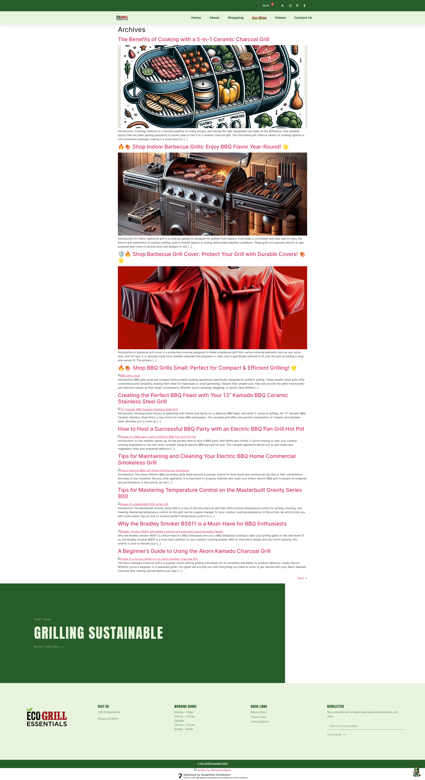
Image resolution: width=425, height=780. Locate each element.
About (214, 17)
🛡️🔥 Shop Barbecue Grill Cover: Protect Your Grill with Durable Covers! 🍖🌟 (212, 257)
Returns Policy (258, 712)
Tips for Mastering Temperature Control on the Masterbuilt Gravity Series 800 (210, 493)
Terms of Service (260, 721)
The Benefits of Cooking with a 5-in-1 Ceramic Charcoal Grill (193, 39)
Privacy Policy (258, 717)
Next (302, 578)
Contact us (303, 17)
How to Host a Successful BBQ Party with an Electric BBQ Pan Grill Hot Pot (211, 429)
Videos (280, 17)
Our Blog (259, 17)
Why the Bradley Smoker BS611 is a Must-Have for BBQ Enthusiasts (202, 523)
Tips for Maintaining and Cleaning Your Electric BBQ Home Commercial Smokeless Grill (207, 459)
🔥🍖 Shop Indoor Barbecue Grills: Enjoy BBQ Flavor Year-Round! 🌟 (203, 146)
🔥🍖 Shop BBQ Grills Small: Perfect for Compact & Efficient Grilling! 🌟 (207, 368)
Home (196, 17)
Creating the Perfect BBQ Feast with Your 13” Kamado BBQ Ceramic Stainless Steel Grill (203, 398)
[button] (282, 5)
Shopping (236, 17)
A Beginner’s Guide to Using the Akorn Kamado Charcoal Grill (194, 551)
